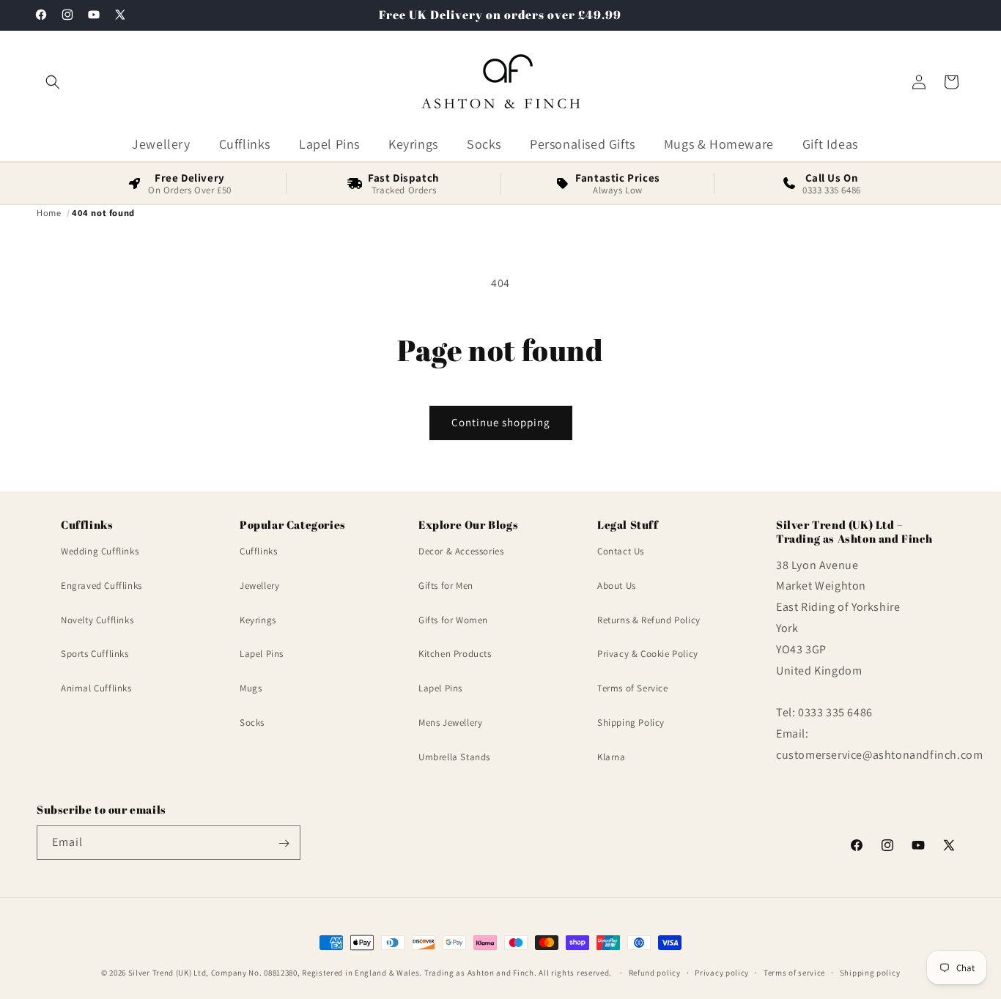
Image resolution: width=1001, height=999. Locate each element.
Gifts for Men (445, 585)
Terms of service (794, 972)
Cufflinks (258, 552)
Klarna (611, 757)
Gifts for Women (453, 620)
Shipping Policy (631, 723)
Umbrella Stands (454, 757)
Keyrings (258, 620)
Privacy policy (722, 972)
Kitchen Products (455, 654)
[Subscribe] (283, 843)
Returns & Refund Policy (649, 620)
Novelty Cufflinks (97, 620)
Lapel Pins (262, 654)
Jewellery (259, 585)
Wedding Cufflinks (99, 552)
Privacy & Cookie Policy (647, 654)
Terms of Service (632, 689)
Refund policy (655, 972)
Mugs (251, 689)
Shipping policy (870, 972)
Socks (252, 723)
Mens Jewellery (450, 723)
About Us (616, 585)
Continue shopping (500, 422)
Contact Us (620, 552)
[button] (53, 82)
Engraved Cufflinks (101, 585)
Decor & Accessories (460, 552)
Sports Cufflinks (95, 654)
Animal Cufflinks (96, 689)
